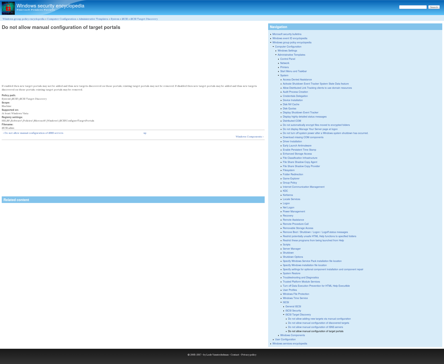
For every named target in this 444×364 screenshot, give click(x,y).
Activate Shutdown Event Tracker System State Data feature (316, 83)
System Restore (291, 273)
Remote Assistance (293, 219)
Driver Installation (292, 141)
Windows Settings (287, 50)
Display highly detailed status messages (305, 116)
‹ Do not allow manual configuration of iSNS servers (33, 133)
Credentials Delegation (295, 96)
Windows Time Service (295, 298)
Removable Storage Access (298, 228)
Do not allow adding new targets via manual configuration (319, 318)
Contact (235, 354)
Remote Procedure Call (296, 224)
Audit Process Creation (295, 91)
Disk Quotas (289, 108)
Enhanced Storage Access (297, 153)
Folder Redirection (293, 174)
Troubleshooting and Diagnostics (301, 277)
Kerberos (288, 195)
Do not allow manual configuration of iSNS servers (315, 327)
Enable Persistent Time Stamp (299, 149)
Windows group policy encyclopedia (23, 18)
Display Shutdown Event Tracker (300, 112)
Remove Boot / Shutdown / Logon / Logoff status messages (315, 232)
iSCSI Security (293, 310)
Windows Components (292, 335)
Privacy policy (248, 354)
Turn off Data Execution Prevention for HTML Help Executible (316, 285)
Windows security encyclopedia (50, 5)
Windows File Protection (296, 294)
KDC (285, 190)
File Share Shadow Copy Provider (301, 166)
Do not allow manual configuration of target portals (315, 331)
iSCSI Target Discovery (144, 18)
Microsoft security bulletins (286, 34)
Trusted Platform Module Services (301, 281)
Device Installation (293, 100)
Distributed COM (292, 120)
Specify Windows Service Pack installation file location (312, 261)
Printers (284, 67)
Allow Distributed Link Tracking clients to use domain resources (317, 87)
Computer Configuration (61, 18)
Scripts (286, 244)
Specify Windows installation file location (305, 265)
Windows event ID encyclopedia (289, 38)
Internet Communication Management (304, 186)
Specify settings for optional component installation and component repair (323, 269)
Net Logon (288, 207)
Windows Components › (249, 136)
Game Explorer (291, 178)
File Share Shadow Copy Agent (300, 162)
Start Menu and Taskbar (293, 71)
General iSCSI (293, 306)
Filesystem (289, 170)
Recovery (288, 215)
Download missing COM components (303, 137)
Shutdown (288, 252)
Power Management (294, 211)
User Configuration (285, 339)
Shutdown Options (293, 256)
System (115, 18)
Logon (286, 203)
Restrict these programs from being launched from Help (313, 240)
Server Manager (292, 248)
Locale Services (291, 199)
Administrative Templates (93, 18)
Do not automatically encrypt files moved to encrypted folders (316, 125)
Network (284, 63)
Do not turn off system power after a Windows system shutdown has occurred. (325, 133)
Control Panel (287, 58)
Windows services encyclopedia (289, 343)
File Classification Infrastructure (300, 157)
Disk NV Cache (291, 104)
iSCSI (125, 18)
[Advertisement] (133, 57)
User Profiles (290, 290)
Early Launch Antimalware (297, 145)
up (144, 133)
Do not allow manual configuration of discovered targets (318, 322)
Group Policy (290, 182)
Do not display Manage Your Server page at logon (310, 129)
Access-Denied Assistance (297, 79)
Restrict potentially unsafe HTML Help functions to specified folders (319, 236)
